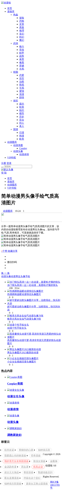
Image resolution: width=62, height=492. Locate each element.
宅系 (21, 88)
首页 (9, 8)
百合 (21, 119)
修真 (21, 62)
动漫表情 (24, 154)
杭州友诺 (9, 450)
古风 (21, 69)
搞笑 (15, 100)
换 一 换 (5, 273)
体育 (21, 59)
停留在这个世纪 (32, 478)
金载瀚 (53, 461)
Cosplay (23, 148)
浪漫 (21, 94)
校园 (15, 72)
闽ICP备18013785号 (55, 485)
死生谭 (24, 466)
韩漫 (21, 135)
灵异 (21, 24)
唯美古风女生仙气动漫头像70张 (24, 319)
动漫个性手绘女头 (16, 328)
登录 (9, 163)
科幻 (21, 37)
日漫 (21, 132)
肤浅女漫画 (39, 461)
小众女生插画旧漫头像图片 (21, 361)
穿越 (21, 65)
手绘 (27, 276)
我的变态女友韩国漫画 (16, 461)
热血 (15, 14)
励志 (21, 110)
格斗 (21, 46)
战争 (21, 56)
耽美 (21, 107)
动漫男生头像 (18, 276)
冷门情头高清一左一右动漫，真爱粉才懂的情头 (32, 285)
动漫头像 (18, 151)
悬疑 (21, 27)
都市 (21, 113)
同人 (21, 123)
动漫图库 (12, 142)
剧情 (21, 97)
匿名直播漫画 (11, 478)
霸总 (21, 104)
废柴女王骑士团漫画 (37, 483)
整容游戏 (28, 472)
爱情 (21, 91)
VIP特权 (11, 157)
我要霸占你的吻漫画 (15, 455)
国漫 (15, 129)
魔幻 (21, 40)
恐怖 (21, 21)
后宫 (21, 78)
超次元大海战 (11, 472)
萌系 (21, 84)
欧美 (21, 139)
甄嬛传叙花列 (45, 472)
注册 (3, 163)
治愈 (21, 81)
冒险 (21, 18)
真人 (21, 126)
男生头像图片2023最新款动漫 (23, 352)
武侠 (15, 43)
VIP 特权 (11, 188)
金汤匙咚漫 (10, 466)
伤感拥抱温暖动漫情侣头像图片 (24, 294)
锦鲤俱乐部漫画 (12, 483)
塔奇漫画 (35, 455)
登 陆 (4, 172)
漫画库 (10, 11)
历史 (21, 116)
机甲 (21, 53)
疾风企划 (38, 466)
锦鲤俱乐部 (44, 450)
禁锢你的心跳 (26, 450)
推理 (21, 30)
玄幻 (21, 33)
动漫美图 (18, 145)
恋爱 (21, 75)
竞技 (21, 49)
